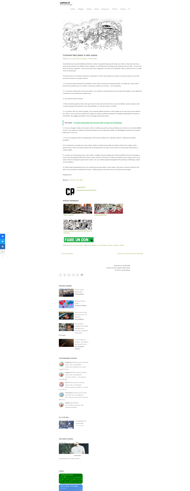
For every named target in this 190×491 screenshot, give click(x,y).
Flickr (73, 275)
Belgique (81, 9)
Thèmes (114, 9)
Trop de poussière (66, 253)
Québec (89, 9)
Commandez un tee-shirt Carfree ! (69, 458)
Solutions (116, 245)
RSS (77, 275)
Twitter (64, 275)
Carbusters (83, 58)
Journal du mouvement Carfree (86, 190)
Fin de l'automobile (76, 245)
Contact (81, 275)
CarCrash (76, 403)
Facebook (60, 275)
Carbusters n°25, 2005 (75, 180)
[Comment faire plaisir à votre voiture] (102, 34)
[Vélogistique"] (71, 483)
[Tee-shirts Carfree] (74, 456)
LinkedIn (69, 275)
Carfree (72, 9)
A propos (123, 9)
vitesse (122, 245)
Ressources (105, 9)
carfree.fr (65, 2)
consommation (102, 245)
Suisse (97, 9)
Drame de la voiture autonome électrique (131, 253)
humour (110, 245)
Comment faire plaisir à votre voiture (80, 55)
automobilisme (92, 245)
